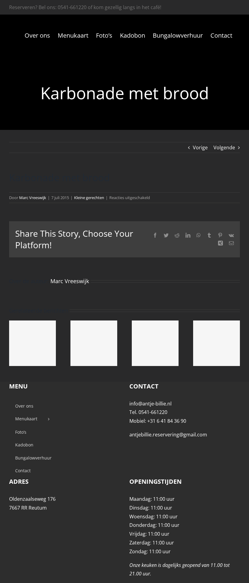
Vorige (200, 147)
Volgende (224, 147)
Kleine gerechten (89, 197)
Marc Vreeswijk (32, 197)
